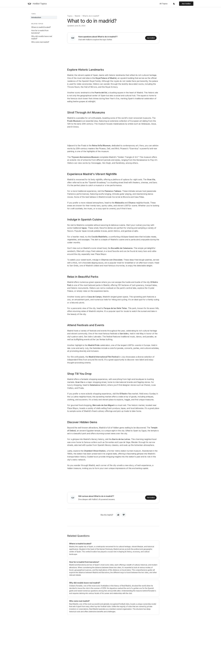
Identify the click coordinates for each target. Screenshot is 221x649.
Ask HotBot (186, 4)
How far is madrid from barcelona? (39, 32)
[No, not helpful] (123, 514)
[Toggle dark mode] (174, 3)
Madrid (77, 16)
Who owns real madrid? (40, 42)
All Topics (163, 4)
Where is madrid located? (41, 27)
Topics (69, 16)
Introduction (36, 17)
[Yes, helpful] (118, 514)
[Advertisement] (113, 54)
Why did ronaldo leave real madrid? (41, 37)
